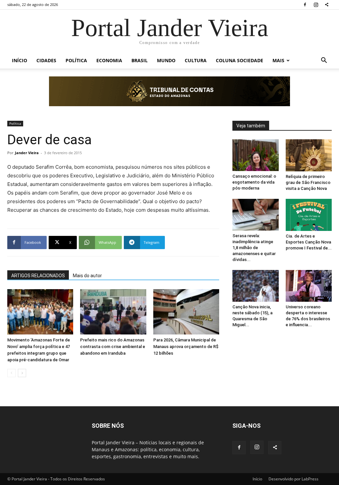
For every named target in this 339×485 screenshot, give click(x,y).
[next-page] (22, 373)
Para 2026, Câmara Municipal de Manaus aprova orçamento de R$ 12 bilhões (185, 346)
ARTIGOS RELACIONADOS (38, 275)
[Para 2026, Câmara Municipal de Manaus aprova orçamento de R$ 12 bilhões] (186, 311)
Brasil (139, 60)
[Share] (327, 4)
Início (19, 60)
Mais (278, 60)
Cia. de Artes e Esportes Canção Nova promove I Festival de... (309, 242)
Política (76, 60)
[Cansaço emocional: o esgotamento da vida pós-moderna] (255, 155)
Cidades (46, 60)
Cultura (196, 60)
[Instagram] (316, 4)
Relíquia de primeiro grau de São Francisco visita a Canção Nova (308, 182)
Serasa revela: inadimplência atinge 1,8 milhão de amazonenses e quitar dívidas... (254, 247)
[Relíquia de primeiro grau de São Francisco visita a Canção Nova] (309, 155)
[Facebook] (305, 4)
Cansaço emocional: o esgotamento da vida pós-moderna (254, 182)
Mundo (166, 60)
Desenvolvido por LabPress (293, 479)
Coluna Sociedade (239, 60)
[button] (324, 61)
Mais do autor (87, 275)
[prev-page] (11, 373)
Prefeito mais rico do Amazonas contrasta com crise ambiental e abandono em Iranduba (112, 346)
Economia (109, 60)
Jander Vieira (27, 152)
